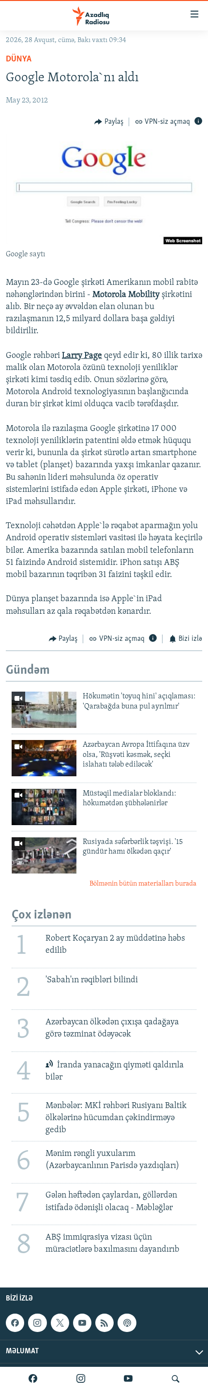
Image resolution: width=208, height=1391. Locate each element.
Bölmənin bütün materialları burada (142, 884)
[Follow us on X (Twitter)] (60, 1323)
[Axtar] (175, 1379)
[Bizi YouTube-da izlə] (128, 1379)
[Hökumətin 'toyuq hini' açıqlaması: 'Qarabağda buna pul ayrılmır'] (44, 710)
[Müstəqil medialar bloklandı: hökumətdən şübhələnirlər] (44, 807)
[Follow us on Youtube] (82, 1323)
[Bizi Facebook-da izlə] (33, 1379)
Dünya (18, 59)
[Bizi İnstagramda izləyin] (81, 1379)
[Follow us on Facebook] (15, 1323)
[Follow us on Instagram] (37, 1323)
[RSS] (104, 1323)
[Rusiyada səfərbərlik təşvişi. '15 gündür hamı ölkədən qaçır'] (44, 855)
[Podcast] (127, 1323)
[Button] (108, 122)
